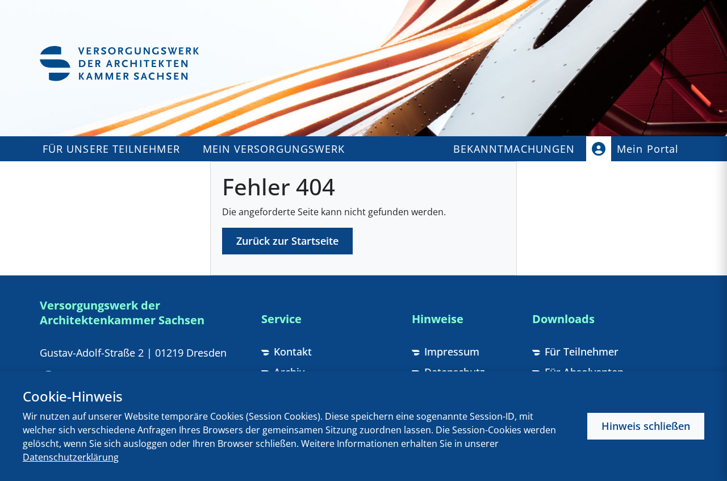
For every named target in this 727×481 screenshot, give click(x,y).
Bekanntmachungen (514, 149)
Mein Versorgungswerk (274, 149)
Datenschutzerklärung (71, 457)
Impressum (451, 351)
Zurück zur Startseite (287, 241)
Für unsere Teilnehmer (111, 149)
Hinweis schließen (645, 426)
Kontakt (293, 351)
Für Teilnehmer (582, 351)
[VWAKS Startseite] (119, 63)
